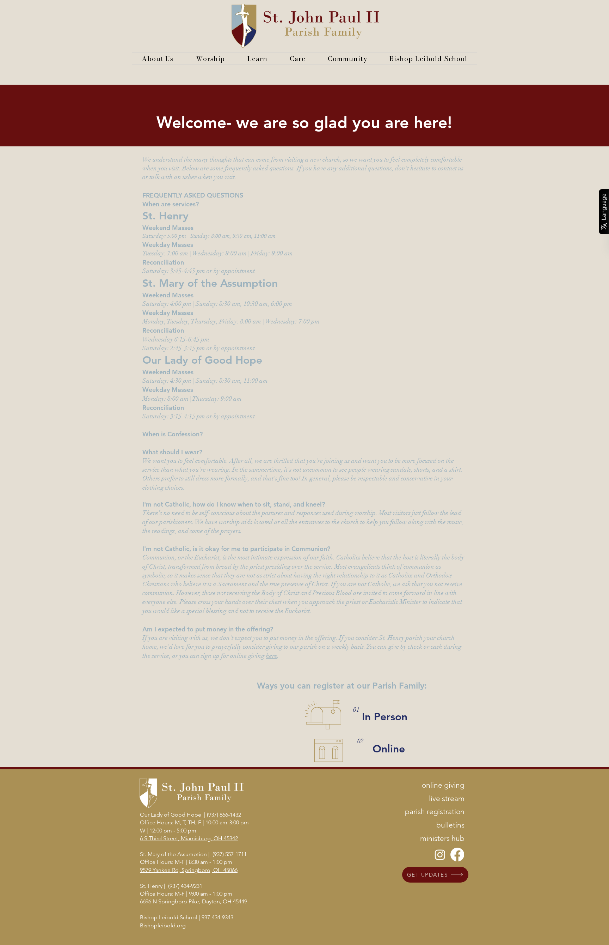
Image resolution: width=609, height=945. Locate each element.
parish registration (435, 811)
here (271, 656)
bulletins (450, 824)
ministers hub (442, 838)
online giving (443, 785)
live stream (447, 798)
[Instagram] (440, 854)
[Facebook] (457, 854)
